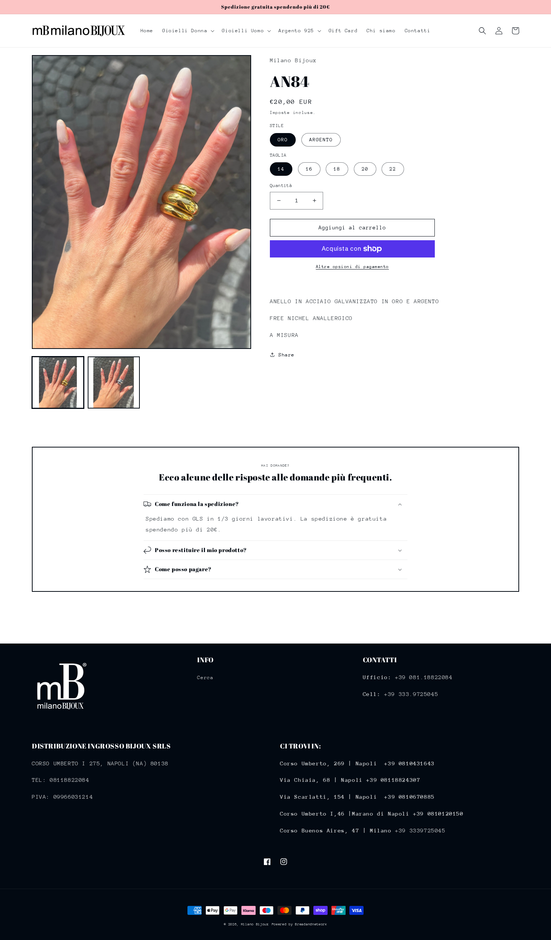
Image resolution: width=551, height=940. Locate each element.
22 (392, 169)
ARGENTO (321, 139)
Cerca (205, 677)
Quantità (281, 185)
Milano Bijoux (255, 924)
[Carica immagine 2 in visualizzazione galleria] (114, 382)
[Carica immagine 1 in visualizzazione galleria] (58, 382)
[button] (187, 31)
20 (365, 169)
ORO (283, 139)
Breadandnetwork (311, 924)
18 (337, 169)
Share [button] (286, 355)
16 (309, 169)
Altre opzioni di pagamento (352, 266)
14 (281, 169)
